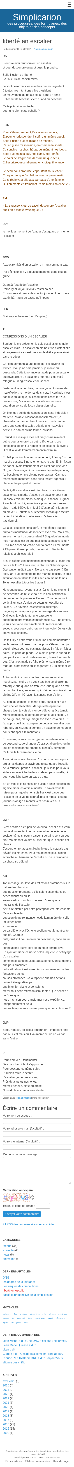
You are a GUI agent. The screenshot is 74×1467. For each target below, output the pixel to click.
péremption (60, 1318)
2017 (6, 1420)
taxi (12, 1323)
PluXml (29, 1457)
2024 (6, 1389)
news (6, 1254)
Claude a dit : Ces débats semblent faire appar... (33, 1353)
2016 (6, 1424)
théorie (7, 1245)
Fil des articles (13, 1461)
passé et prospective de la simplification (28, 1294)
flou (15, 1314)
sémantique (35, 1314)
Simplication (37, 17)
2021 (6, 1402)
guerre (19, 1323)
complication (40, 1318)
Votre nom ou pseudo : (17, 1115)
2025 (6, 1385)
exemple (8, 1250)
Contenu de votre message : (21, 1154)
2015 (6, 1428)
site (18, 1098)
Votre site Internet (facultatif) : (21, 1141)
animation (26, 1098)
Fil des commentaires (37, 1461)
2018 (6, 1415)
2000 (6, 1432)
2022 (6, 1398)
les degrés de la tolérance (19, 1281)
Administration (53, 1457)
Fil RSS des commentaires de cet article (28, 1224)
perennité (21, 1318)
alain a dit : (10, 1349)
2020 (6, 1407)
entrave (6, 1318)
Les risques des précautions (20, 1286)
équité (5, 1323)
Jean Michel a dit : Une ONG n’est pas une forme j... (35, 1340)
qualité (50, 1318)
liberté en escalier (14, 1290)
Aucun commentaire (43, 49)
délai (44, 1314)
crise (26, 1323)
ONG (6, 1277)
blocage (52, 1314)
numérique (62, 1314)
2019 (6, 1411)
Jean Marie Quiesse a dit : (19, 1345)
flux (13, 1318)
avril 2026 (9, 1381)
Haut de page (61, 1461)
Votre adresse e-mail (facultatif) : (23, 1128)
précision (23, 1314)
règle (30, 1318)
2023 (6, 1394)
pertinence (7, 1314)
